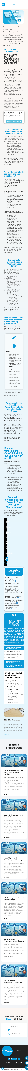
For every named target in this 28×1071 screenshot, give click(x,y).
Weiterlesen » (6, 734)
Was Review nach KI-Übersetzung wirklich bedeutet (14, 940)
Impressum (9, 1062)
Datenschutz (18, 1062)
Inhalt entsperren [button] (7, 559)
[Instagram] (19, 1059)
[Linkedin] (9, 1059)
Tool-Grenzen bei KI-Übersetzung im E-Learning (13, 981)
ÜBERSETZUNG (8, 719)
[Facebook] (14, 1059)
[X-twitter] (16, 1059)
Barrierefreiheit (14, 1066)
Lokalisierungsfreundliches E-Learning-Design (14, 899)
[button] (14, 5)
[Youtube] (12, 1059)
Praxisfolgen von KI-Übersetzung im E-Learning (13, 859)
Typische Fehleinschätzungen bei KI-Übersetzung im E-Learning (14, 772)
